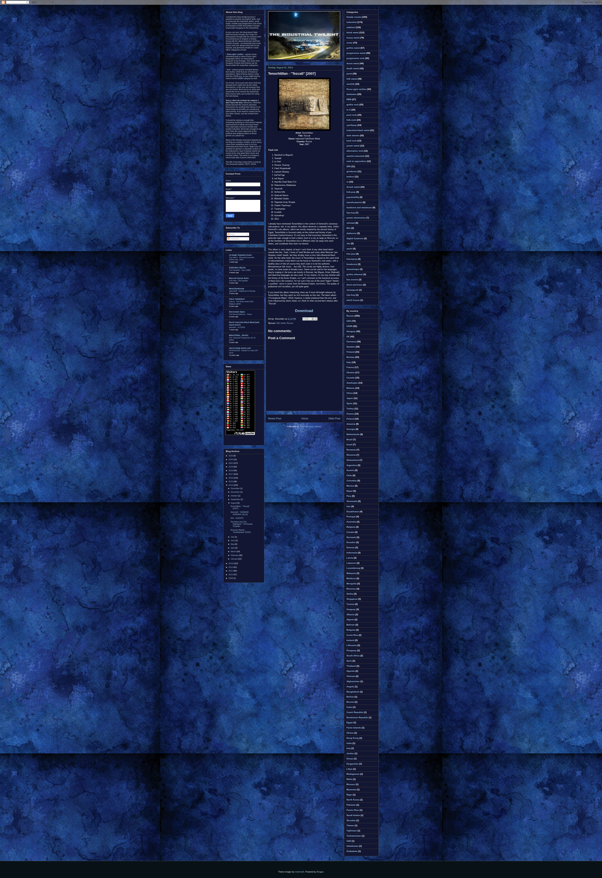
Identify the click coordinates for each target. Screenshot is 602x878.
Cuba (349, 707)
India (349, 743)
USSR (349, 326)
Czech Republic (354, 712)
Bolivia (350, 696)
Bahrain (350, 624)
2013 (231, 563)
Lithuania (351, 645)
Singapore (351, 599)
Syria (349, 661)
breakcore (351, 264)
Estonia (350, 547)
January (234, 559)
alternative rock (354, 151)
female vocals (353, 17)
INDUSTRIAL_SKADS (238, 335)
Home (304, 418)
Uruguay (351, 609)
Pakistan (351, 805)
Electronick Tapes (237, 312)
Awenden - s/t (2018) (237, 327)
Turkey (350, 408)
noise (349, 42)
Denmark (351, 537)
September (236, 499)
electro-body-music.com (240, 348)
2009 (231, 578)
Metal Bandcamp (236, 289)
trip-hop (350, 295)
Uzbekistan (352, 846)
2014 (231, 485)
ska (348, 243)
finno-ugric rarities (356, 89)
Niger (349, 794)
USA (348, 321)
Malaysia (351, 573)
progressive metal (356, 53)
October (234, 496)
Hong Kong (352, 738)
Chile (349, 475)
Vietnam (350, 676)
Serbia (349, 594)
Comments (234, 239)
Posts (232, 234)
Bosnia (350, 702)
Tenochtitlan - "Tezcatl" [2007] (292, 73)
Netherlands (352, 434)
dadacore (351, 233)
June (233, 540)
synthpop (351, 125)
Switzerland (352, 460)
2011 (231, 571)
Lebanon (351, 563)
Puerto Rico (352, 810)
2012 (231, 567)
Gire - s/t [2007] (236, 518)
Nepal (349, 491)
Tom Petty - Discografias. (238, 281)
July (233, 537)
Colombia (351, 480)
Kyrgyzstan (352, 763)
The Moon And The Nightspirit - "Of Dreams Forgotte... (241, 524)
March (234, 551)
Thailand (351, 666)
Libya (349, 769)
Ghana (350, 733)
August (234, 503)
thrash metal (353, 187)
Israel (349, 444)
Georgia (350, 429)
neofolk (350, 84)
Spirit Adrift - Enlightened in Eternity (242, 291)
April (233, 548)
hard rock (351, 140)
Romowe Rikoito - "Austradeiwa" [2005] (240, 531)
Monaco (350, 784)
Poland (350, 418)
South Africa (353, 655)
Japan (349, 398)
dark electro (352, 135)
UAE (348, 841)
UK (348, 336)
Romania (351, 449)
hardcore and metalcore (359, 207)
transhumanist (354, 202)
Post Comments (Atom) (310, 426)
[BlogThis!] (307, 318)
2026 (231, 456)
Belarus (350, 388)
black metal (352, 32)
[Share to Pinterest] (315, 318)
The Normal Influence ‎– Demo (240, 314)
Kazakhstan (352, 511)
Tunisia (350, 604)
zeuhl (349, 248)
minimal (350, 223)
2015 (231, 481)
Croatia (350, 532)
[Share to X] (310, 318)
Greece (350, 413)
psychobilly (352, 197)
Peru (348, 496)
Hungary (351, 331)
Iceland (350, 640)
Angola (350, 686)
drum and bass (354, 284)
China (349, 393)
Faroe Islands (353, 727)
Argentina (351, 465)
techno (350, 176)
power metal (352, 145)
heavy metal (352, 37)
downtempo (352, 269)
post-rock (351, 115)
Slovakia (351, 820)
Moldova (351, 578)
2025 (231, 459)
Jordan (350, 753)
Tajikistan (351, 830)
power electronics (356, 217)
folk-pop (351, 192)
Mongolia (351, 583)
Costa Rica (352, 635)
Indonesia (351, 552)
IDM (348, 166)
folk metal (281, 323)
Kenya (349, 758)
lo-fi (348, 109)
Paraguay (351, 650)
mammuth (299, 872)
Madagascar (352, 774)
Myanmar (351, 789)
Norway (350, 357)
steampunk (352, 290)
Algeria (350, 619)
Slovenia (351, 455)
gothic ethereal (354, 274)
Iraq (348, 748)
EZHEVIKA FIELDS (237, 268)
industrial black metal (358, 130)
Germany (351, 341)
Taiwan (350, 825)
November (235, 492)
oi (347, 181)
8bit (348, 228)
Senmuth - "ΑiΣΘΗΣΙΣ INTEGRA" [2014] (239, 513)
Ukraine (350, 372)
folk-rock (351, 120)
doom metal (352, 63)
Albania (350, 614)
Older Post (334, 418)
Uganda (350, 671)
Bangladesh (352, 691)
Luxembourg (353, 568)
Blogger (320, 872)
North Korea (352, 799)
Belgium (350, 527)
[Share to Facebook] (312, 318)
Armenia (350, 424)
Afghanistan (353, 681)
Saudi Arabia (353, 815)
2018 (231, 470)
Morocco (351, 588)
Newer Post (274, 418)
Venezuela (351, 501)
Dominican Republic (357, 717)
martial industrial (355, 156)
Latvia (349, 558)
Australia (351, 521)
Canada (350, 377)
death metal (352, 68)
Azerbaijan (352, 383)
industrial (351, 22)
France (350, 367)
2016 (231, 478)
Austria (350, 470)
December (235, 488)
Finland (350, 352)
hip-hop (350, 212)
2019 (231, 467)
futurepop (351, 259)
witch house (353, 300)
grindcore (351, 171)
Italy (348, 362)
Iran (348, 506)
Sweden (350, 346)
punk (349, 73)
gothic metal (353, 48)
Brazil (349, 439)
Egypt (349, 722)
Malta (349, 779)
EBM (348, 99)
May (233, 544)
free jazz (350, 254)
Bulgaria (350, 630)
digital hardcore (354, 238)
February (235, 555)
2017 (231, 474)
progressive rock (355, 58)
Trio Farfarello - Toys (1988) (240, 270)
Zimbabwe (351, 851)
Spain (349, 403)
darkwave (351, 94)
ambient (350, 27)
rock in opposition (356, 161)
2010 (231, 575)
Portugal (351, 516)
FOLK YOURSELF (237, 299)
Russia (290, 323)
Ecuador (350, 542)
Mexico (350, 486)
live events (352, 279)
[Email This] (304, 318)
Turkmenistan (353, 836)
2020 (231, 463)
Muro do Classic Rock (239, 278)
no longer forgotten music (240, 255)
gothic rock (352, 104)
